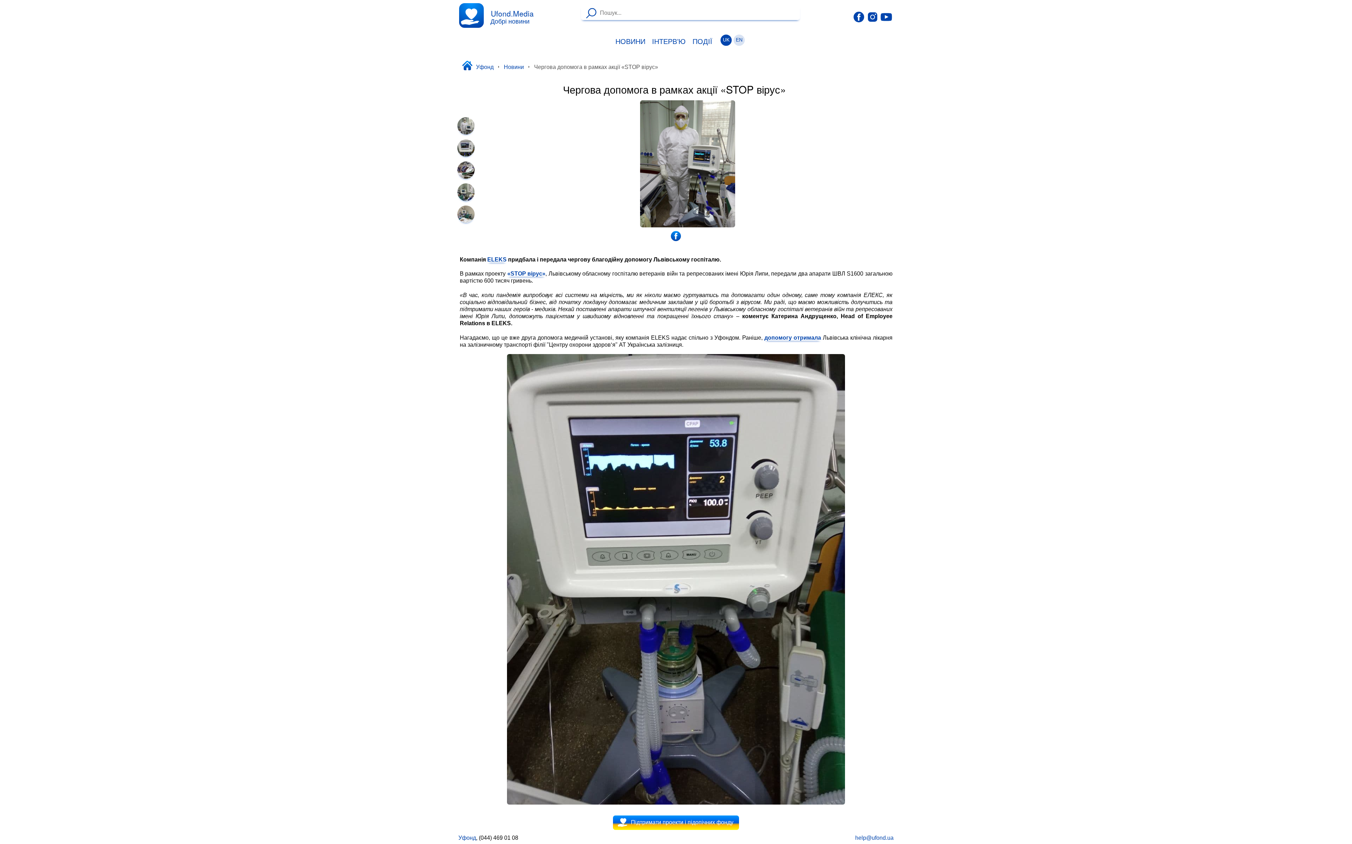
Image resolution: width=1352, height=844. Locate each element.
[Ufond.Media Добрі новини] (471, 15)
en (739, 40)
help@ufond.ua (874, 838)
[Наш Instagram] (872, 16)
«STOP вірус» (526, 274)
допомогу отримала (792, 338)
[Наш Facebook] (859, 17)
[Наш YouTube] (886, 16)
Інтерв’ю (669, 41)
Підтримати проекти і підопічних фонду (682, 822)
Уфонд (485, 67)
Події (702, 41)
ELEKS (496, 260)
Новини (630, 41)
